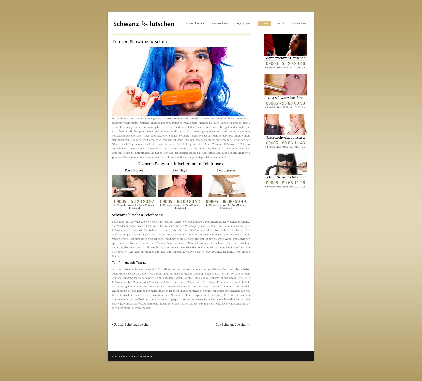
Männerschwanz (220, 23)
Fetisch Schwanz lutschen (132, 324)
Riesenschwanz (300, 23)
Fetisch (280, 23)
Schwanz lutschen (195, 23)
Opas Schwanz (244, 23)
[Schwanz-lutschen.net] (143, 23)
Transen (264, 23)
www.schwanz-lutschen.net (137, 356)
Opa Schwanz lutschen (231, 324)
